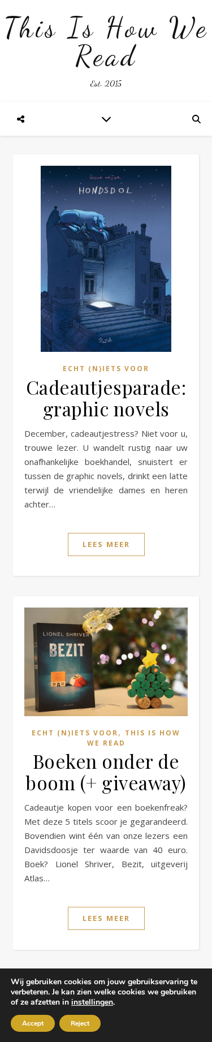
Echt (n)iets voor (106, 368)
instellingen (92, 1002)
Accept (33, 1023)
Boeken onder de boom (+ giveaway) (106, 771)
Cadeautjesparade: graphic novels (106, 397)
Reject (80, 1023)
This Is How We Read (106, 42)
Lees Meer (106, 544)
